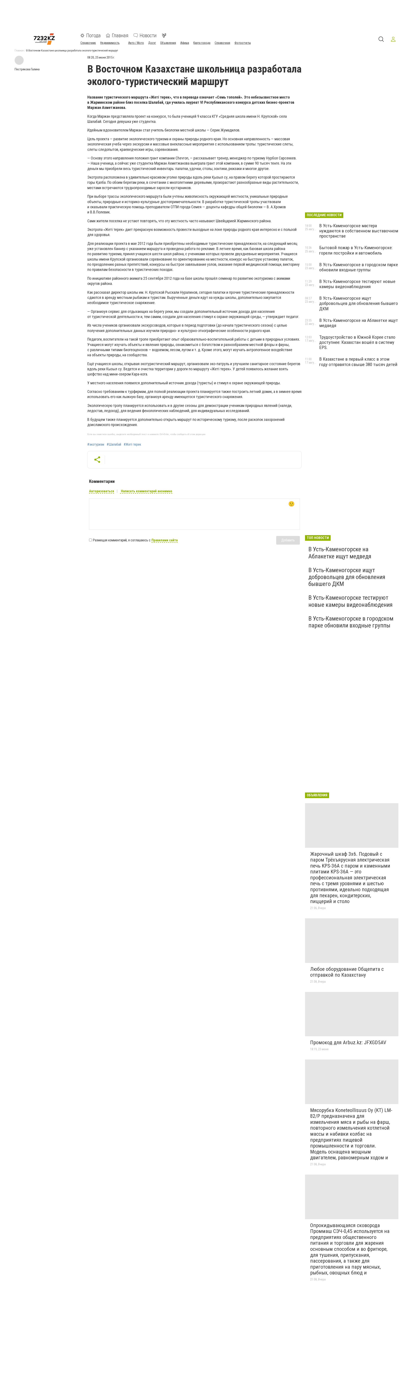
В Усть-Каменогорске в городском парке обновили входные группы (358, 267)
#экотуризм (95, 444)
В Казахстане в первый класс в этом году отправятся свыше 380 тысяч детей (358, 362)
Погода (93, 35)
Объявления (168, 43)
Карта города (201, 43)
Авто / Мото (136, 43)
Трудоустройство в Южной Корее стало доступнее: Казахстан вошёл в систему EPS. (357, 342)
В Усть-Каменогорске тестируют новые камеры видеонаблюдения (357, 284)
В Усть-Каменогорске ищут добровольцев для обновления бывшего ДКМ (358, 303)
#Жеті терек (132, 444)
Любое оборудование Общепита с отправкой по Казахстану (347, 972)
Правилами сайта (164, 540)
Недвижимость (110, 43)
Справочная (222, 43)
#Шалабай (114, 444)
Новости (148, 35)
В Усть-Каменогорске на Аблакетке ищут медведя (339, 553)
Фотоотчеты (242, 43)
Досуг (152, 43)
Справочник (88, 43)
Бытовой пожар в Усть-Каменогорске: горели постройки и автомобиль (356, 250)
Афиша (184, 43)
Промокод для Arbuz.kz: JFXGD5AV (348, 1042)
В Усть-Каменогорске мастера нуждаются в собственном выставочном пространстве (358, 231)
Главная (120, 35)
